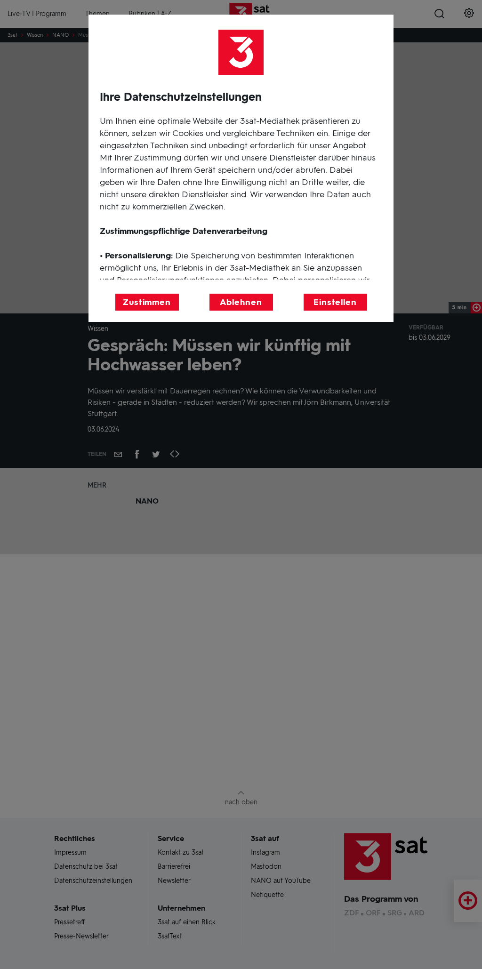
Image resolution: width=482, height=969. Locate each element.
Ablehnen (241, 302)
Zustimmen (147, 302)
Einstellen (335, 302)
